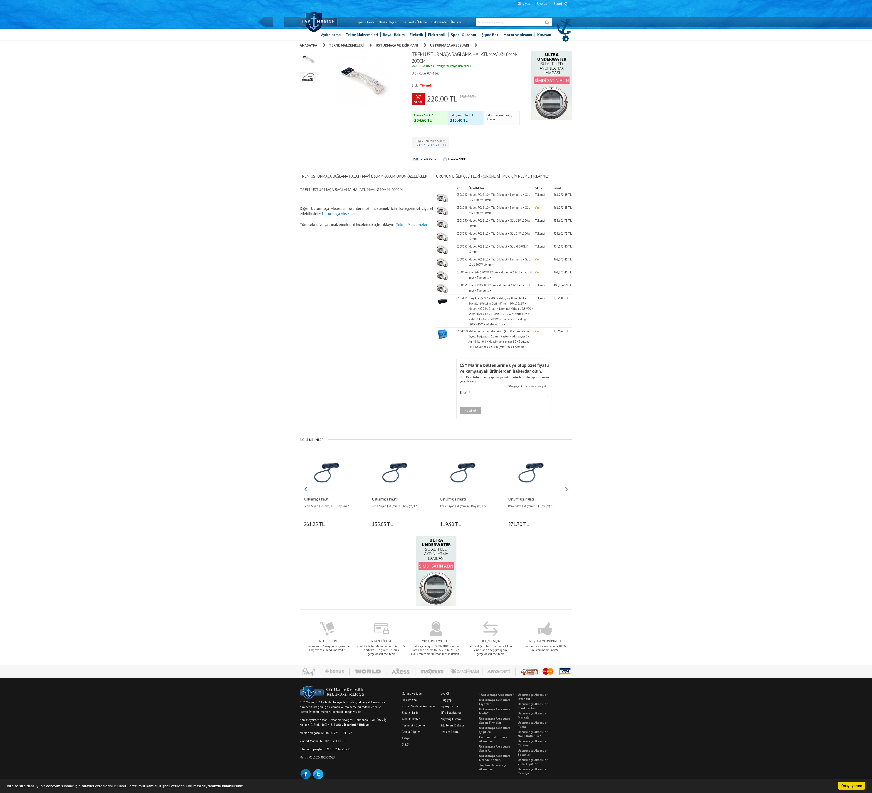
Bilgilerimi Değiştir (452, 725)
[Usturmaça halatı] (326, 472)
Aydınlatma (331, 34)
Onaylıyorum (851, 785)
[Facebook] (305, 774)
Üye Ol (445, 693)
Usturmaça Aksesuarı (449, 45)
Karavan (544, 34)
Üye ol (542, 3)
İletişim (456, 22)
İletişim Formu (450, 732)
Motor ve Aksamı (517, 34)
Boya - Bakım (394, 34)
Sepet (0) (560, 3)
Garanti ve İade (412, 693)
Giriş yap (524, 3)
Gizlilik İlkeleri (411, 719)
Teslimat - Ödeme (415, 22)
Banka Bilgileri (388, 22)
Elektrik (416, 34)
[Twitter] (318, 774)
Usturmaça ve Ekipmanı (397, 45)
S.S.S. (405, 744)
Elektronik (437, 34)
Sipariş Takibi (365, 22)
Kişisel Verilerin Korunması (419, 706)
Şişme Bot (489, 34)
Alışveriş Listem (451, 719)
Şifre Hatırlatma (451, 713)
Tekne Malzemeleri (362, 34)
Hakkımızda (439, 22)
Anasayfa (308, 45)
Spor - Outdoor (463, 34)
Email (465, 392)
